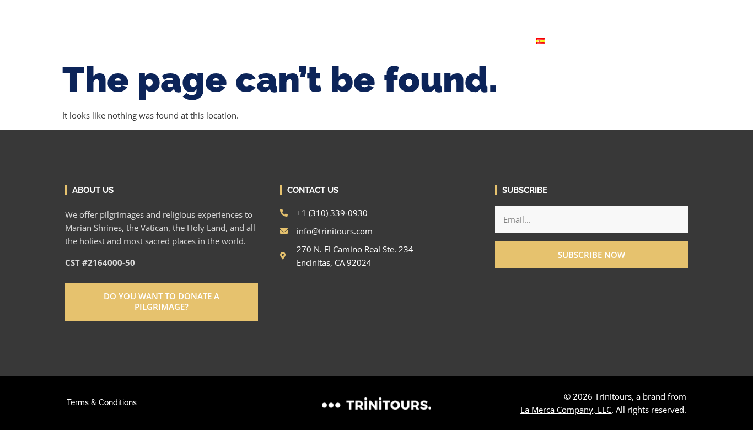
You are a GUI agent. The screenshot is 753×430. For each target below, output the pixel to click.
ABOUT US (431, 41)
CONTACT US (492, 41)
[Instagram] (582, 12)
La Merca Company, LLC (565, 409)
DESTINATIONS (277, 41)
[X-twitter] (638, 12)
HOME (219, 41)
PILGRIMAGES (358, 41)
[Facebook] (601, 12)
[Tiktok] (657, 12)
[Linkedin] (620, 12)
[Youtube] (676, 12)
